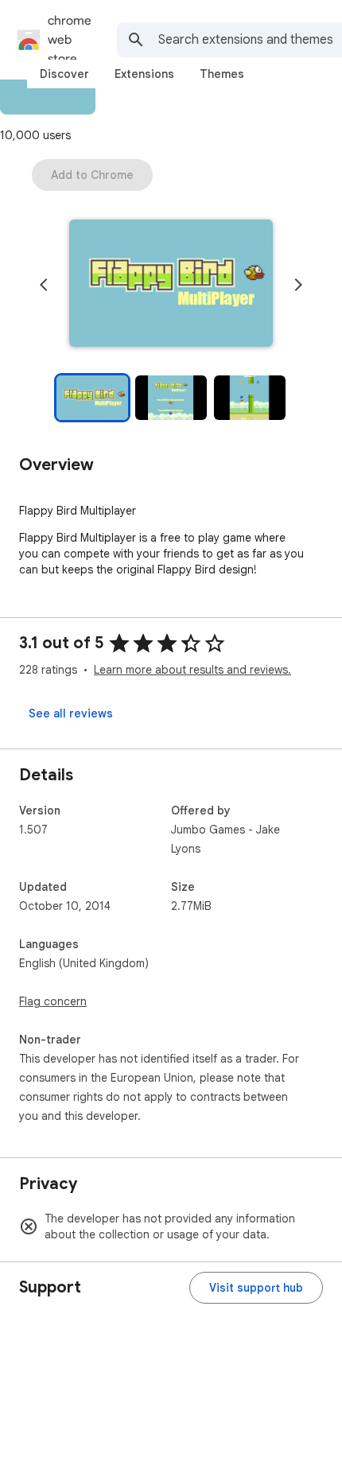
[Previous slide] (44, 285)
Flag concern (53, 1001)
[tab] (64, 74)
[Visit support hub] (256, 1288)
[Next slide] (298, 285)
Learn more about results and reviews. (192, 670)
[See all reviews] (70, 713)
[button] (171, 284)
